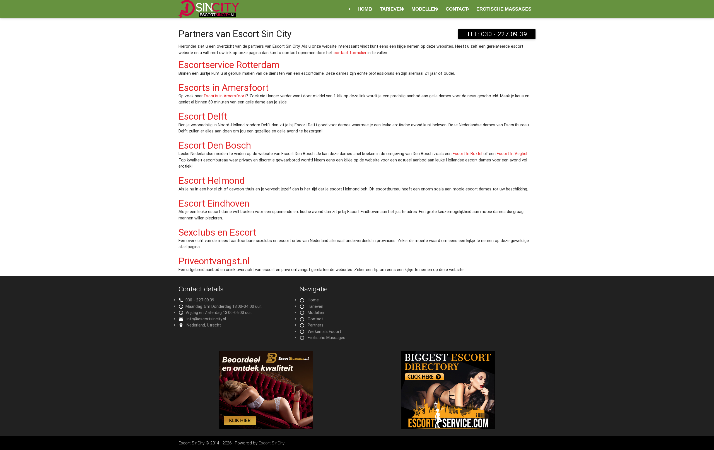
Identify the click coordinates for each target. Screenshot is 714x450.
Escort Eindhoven (213, 203)
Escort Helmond (211, 180)
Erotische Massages (503, 8)
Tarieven (391, 8)
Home (365, 8)
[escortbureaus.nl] (266, 427)
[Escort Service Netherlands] (448, 427)
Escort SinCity (271, 443)
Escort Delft (202, 116)
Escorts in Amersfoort (223, 87)
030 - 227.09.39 (199, 300)
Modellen (424, 8)
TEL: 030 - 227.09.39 (497, 34)
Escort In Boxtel (467, 153)
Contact (457, 8)
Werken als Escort (324, 331)
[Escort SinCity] (208, 12)
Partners (316, 325)
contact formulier (350, 52)
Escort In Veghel (512, 153)
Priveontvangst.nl (214, 261)
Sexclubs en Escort (217, 232)
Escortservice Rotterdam (228, 65)
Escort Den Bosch (214, 145)
